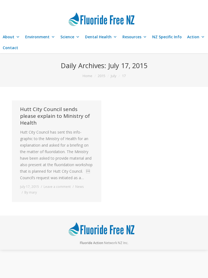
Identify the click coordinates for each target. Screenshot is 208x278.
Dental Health (98, 36)
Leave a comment (57, 186)
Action (193, 36)
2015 (101, 75)
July (113, 75)
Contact (10, 47)
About (8, 36)
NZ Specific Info (167, 36)
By (30, 192)
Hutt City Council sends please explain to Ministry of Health (55, 116)
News (79, 186)
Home (87, 75)
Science (67, 36)
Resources (131, 36)
